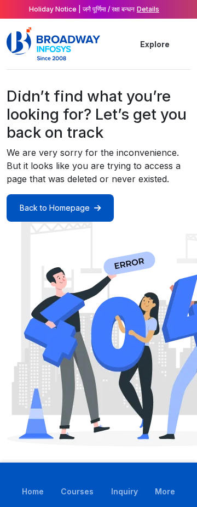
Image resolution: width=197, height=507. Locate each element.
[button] (183, 43)
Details (148, 9)
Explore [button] (155, 44)
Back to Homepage (55, 207)
